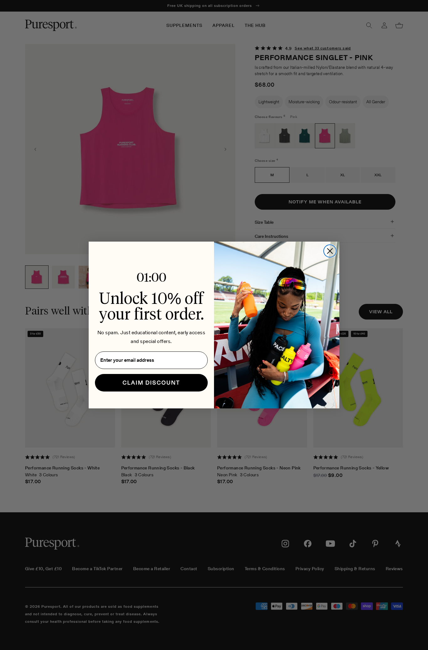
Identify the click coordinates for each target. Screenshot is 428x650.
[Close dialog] (330, 251)
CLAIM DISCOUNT (151, 382)
